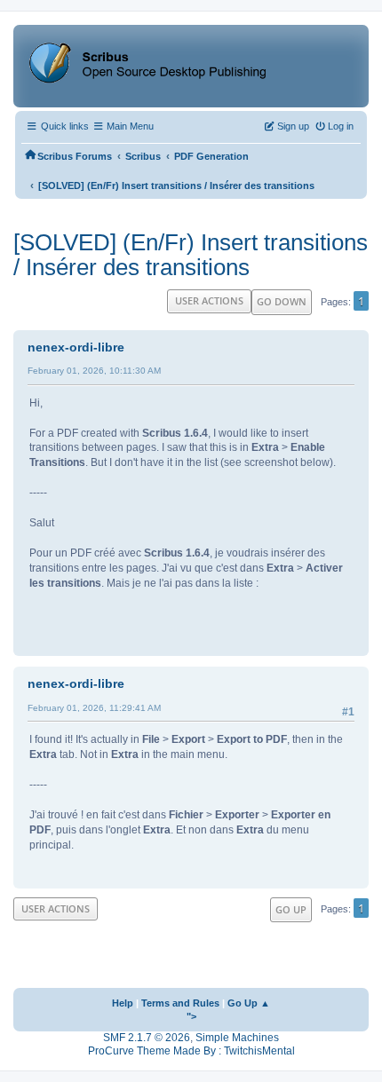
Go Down (281, 301)
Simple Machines (237, 1037)
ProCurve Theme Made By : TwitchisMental (191, 1051)
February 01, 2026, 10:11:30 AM (94, 370)
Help (122, 1003)
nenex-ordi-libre (76, 347)
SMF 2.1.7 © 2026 (146, 1037)
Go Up (290, 909)
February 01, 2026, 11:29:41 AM (94, 708)
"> (191, 1016)
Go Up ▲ (248, 1003)
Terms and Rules (180, 1003)
